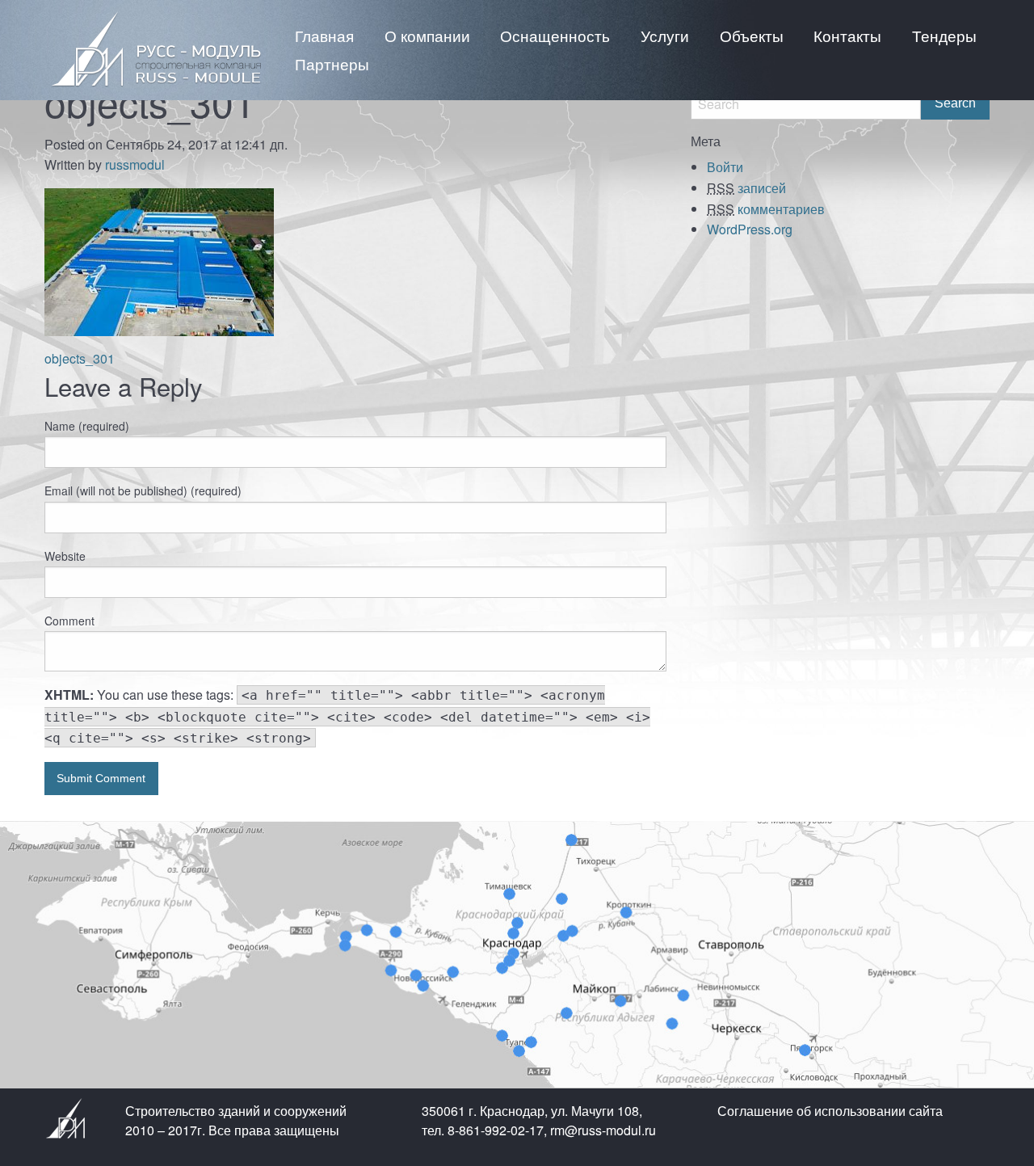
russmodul (135, 164)
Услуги (665, 35)
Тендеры (944, 35)
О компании (427, 35)
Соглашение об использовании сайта (830, 1110)
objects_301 (79, 358)
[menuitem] (324, 35)
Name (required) (86, 426)
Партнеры (332, 63)
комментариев (766, 209)
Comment (69, 620)
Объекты (752, 35)
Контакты (847, 35)
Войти (725, 167)
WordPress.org (749, 229)
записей (746, 188)
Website (65, 556)
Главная (324, 35)
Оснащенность (555, 35)
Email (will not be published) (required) (143, 490)
